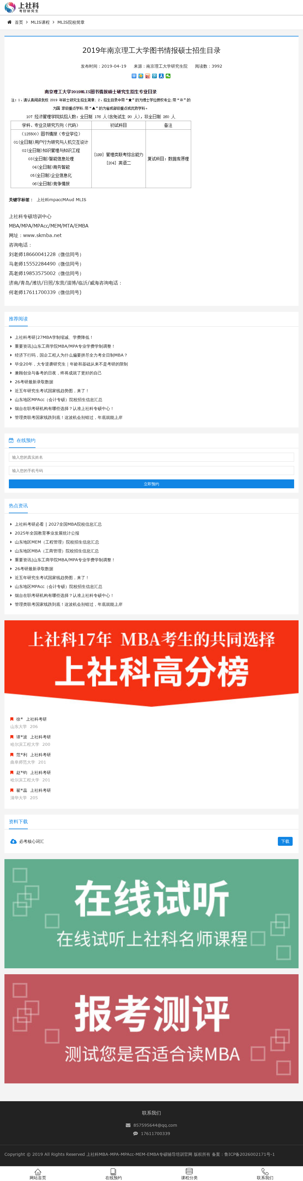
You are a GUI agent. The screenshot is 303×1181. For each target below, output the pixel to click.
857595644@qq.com (155, 1125)
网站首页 (38, 1177)
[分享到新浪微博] (147, 76)
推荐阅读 (18, 318)
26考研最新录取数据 (34, 381)
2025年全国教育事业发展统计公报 (47, 532)
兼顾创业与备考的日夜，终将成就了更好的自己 (58, 372)
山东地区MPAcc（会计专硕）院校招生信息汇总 (58, 399)
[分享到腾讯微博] (154, 76)
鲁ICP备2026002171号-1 (249, 1154)
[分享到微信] (168, 76)
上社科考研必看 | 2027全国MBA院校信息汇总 (58, 524)
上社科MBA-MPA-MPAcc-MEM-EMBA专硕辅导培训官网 (139, 1154)
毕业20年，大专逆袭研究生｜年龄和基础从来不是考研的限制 (71, 363)
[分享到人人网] (161, 76)
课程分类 (189, 1177)
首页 (19, 22)
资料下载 (18, 821)
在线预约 (26, 440)
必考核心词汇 (31, 841)
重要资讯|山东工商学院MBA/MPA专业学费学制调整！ (65, 346)
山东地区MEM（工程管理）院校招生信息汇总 (57, 541)
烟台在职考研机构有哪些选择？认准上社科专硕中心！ (64, 408)
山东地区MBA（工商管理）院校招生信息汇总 (57, 550)
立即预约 (151, 483)
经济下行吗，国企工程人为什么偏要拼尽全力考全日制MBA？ (71, 354)
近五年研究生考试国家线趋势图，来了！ (52, 390)
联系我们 (151, 1112)
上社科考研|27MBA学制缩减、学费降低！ (54, 337)
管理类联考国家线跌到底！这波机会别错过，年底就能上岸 (69, 417)
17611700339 (155, 1133)
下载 (285, 841)
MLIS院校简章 (71, 22)
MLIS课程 (40, 22)
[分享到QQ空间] (141, 76)
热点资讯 (18, 505)
